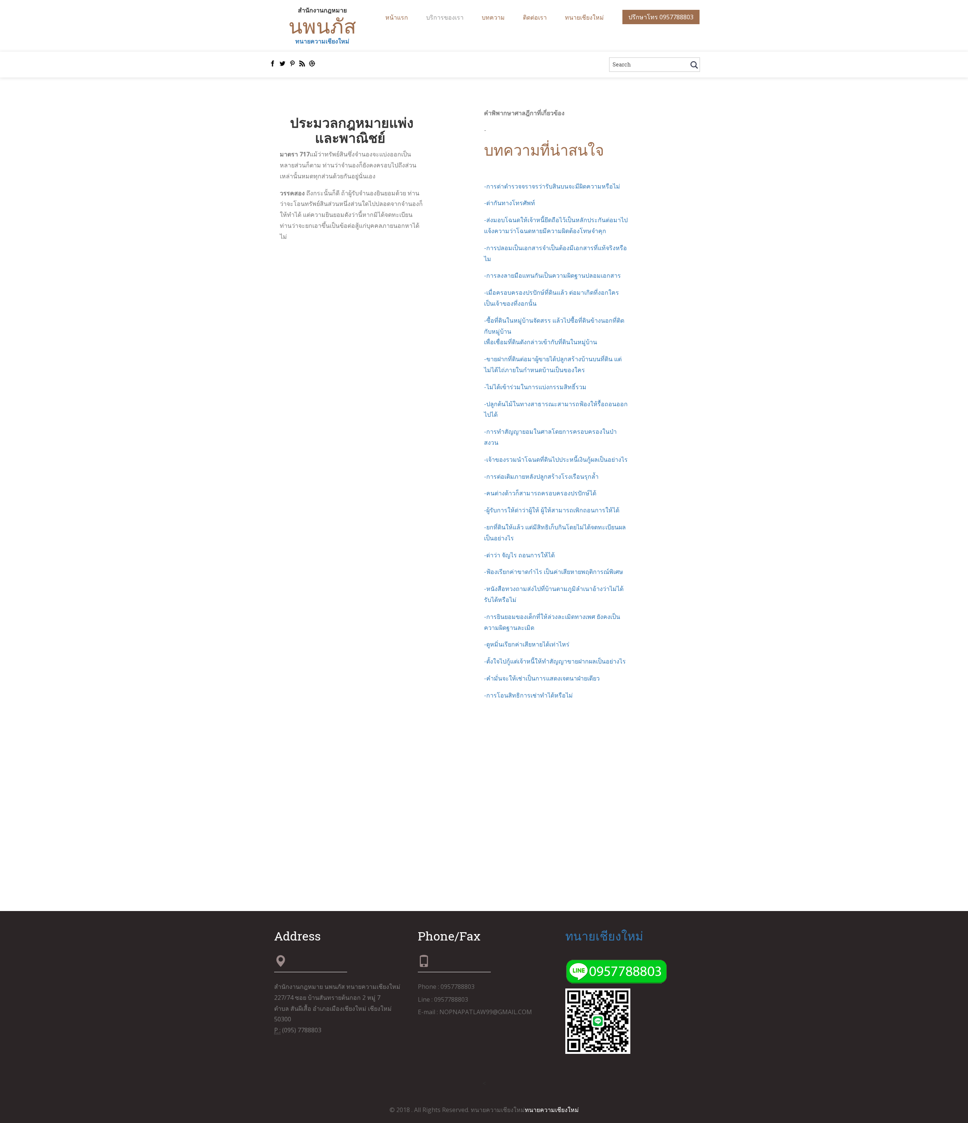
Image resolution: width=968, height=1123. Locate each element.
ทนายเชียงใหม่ (584, 17)
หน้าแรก (396, 17)
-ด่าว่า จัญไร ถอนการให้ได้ (519, 555)
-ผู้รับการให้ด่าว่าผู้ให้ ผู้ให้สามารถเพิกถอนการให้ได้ (551, 510)
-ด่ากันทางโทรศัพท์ (509, 203)
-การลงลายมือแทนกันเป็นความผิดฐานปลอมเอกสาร (552, 275)
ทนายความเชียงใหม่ (322, 41)
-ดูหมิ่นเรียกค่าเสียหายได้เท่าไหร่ (526, 644)
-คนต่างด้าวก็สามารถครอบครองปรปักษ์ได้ (540, 493)
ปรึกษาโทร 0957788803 (660, 17)
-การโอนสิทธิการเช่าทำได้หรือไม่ (528, 695)
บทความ (493, 17)
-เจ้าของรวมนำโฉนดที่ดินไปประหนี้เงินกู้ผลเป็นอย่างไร (556, 459)
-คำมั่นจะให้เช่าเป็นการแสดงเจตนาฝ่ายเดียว (542, 678)
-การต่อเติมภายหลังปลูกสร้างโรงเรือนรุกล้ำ (541, 476)
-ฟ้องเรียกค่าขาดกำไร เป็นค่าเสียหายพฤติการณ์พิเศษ (553, 572)
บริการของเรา (445, 17)
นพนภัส (322, 25)
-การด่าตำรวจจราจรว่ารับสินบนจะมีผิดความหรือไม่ (552, 186)
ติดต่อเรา (535, 17)
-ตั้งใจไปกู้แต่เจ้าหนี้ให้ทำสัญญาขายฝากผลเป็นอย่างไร (555, 661)
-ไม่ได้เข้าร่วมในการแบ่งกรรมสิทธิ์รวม (535, 387)
